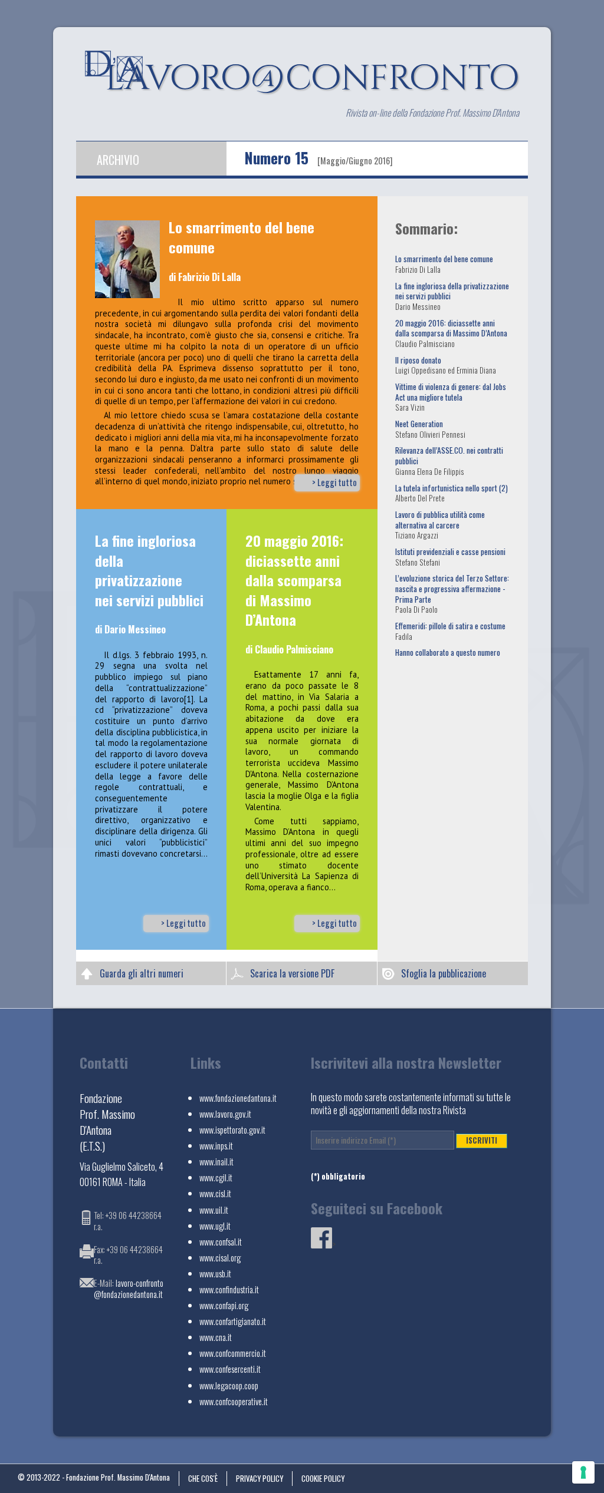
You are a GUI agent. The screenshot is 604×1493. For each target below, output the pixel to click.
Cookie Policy (322, 1478)
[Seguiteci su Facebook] (321, 1244)
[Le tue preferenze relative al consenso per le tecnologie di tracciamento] (583, 1472)
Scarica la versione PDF (292, 973)
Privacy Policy (259, 1478)
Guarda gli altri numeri (141, 973)
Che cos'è (203, 1478)
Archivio (118, 160)
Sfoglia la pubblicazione (443, 973)
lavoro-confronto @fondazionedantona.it (128, 1288)
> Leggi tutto (334, 482)
